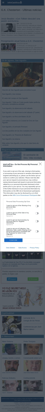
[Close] (41, 165)
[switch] (37, 206)
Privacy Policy (34, 247)
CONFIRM (13, 240)
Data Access (22, 247)
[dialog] (22, 206)
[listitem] (22, 201)
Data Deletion (10, 247)
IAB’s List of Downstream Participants (25, 195)
